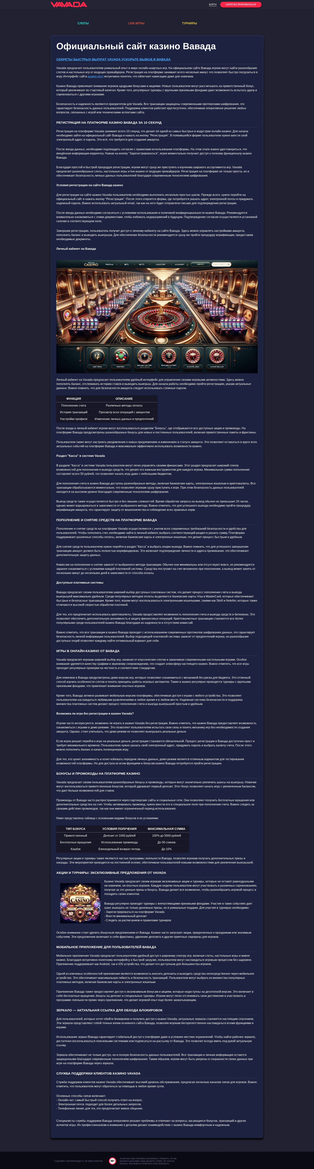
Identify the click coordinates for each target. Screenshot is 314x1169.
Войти (213, 4)
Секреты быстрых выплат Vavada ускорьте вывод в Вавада (113, 59)
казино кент (95, 76)
